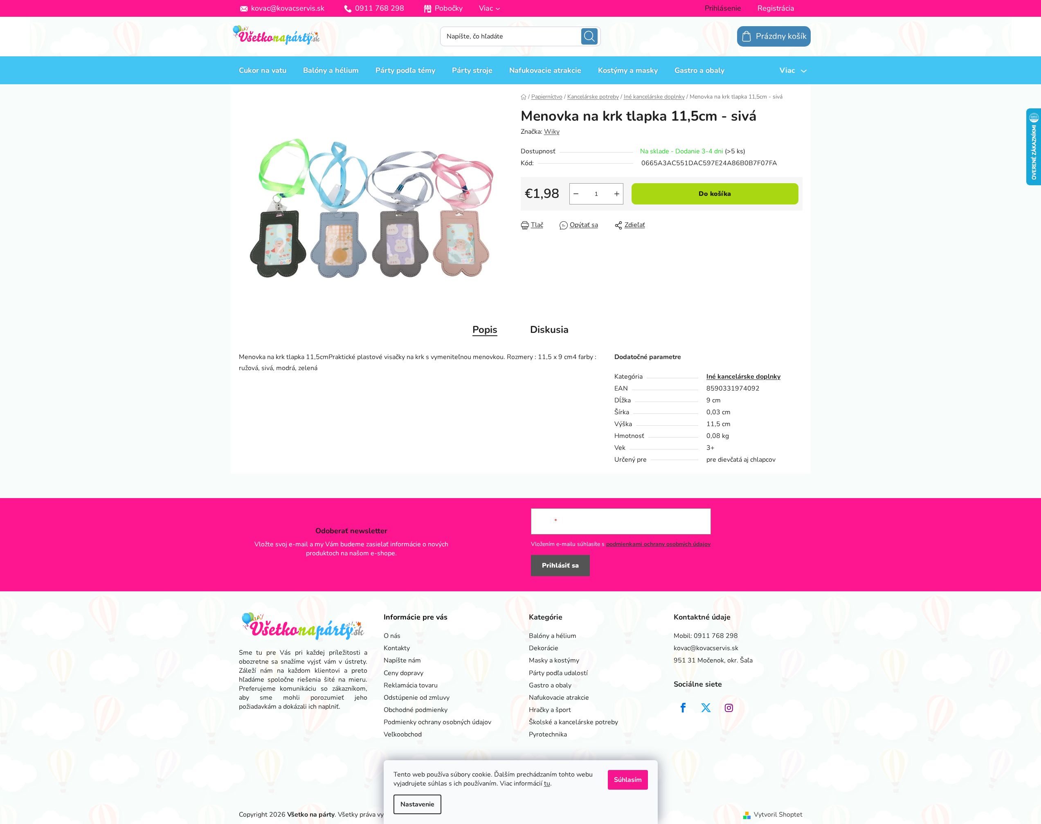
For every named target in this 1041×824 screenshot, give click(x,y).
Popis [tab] (484, 329)
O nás (392, 635)
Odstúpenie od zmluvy (417, 697)
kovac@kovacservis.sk (287, 8)
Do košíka (715, 193)
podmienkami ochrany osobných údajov (658, 544)
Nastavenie (417, 804)
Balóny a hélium (552, 635)
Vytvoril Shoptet (778, 814)
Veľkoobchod (403, 734)
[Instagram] (728, 707)
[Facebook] (683, 707)
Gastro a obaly (550, 685)
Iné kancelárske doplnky (743, 376)
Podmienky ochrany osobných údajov (437, 722)
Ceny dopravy (403, 673)
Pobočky (449, 8)
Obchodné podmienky (415, 709)
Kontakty (397, 648)
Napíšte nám (402, 660)
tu (547, 783)
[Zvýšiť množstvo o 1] (617, 194)
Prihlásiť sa (560, 565)
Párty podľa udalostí (558, 673)
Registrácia (776, 8)
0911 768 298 (379, 8)
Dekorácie (543, 648)
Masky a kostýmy (554, 660)
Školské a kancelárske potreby (573, 722)
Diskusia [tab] (549, 329)
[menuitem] (263, 70)
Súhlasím (628, 779)
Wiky (552, 131)
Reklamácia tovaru (411, 685)
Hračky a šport (550, 709)
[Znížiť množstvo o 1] (576, 194)
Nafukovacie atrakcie (559, 697)
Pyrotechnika (548, 734)
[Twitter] (706, 707)
